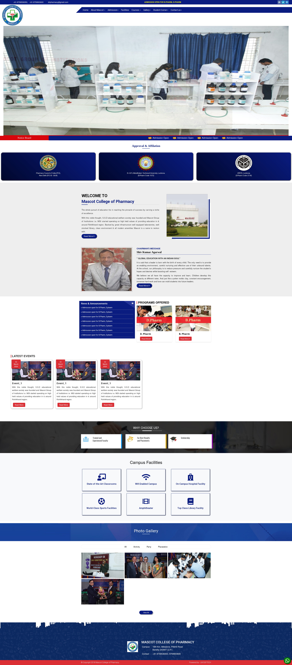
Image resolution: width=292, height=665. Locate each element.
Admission (112, 10)
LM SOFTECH (205, 662)
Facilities (125, 10)
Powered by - (194, 662)
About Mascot (97, 10)
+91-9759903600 (36, 2)
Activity (136, 546)
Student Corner (160, 10)
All (125, 546)
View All (146, 612)
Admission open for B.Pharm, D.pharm (162, 2)
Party (149, 546)
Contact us (176, 10)
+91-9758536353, (20, 2)
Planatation (163, 546)
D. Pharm (145, 333)
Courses (136, 10)
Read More (89, 236)
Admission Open (92, 137)
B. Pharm (184, 333)
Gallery (146, 10)
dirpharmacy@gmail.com (58, 2)
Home (85, 10)
